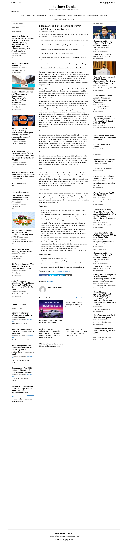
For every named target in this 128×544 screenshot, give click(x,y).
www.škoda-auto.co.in (63, 271)
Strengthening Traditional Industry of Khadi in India (104, 177)
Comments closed (17, 58)
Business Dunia (64, 6)
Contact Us (71, 19)
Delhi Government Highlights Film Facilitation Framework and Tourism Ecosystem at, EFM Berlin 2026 (23, 285)
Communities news (92, 15)
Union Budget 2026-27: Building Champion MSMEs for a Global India (104, 235)
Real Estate (57, 19)
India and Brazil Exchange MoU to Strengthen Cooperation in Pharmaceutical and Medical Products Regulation (22, 97)
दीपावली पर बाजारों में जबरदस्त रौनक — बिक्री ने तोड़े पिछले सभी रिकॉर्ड (104, 330)
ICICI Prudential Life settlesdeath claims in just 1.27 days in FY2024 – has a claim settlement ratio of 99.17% (23, 155)
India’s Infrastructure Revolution (20, 64)
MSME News (51, 15)
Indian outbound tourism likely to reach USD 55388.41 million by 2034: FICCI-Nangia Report (22, 233)
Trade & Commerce (79, 15)
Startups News (41, 15)
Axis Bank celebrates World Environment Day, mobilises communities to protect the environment (23, 175)
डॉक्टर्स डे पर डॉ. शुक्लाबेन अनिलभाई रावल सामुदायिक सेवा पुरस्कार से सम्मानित (22, 315)
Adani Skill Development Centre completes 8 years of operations (23, 331)
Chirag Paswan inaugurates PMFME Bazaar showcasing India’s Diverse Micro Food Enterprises (104, 80)
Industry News (30, 15)
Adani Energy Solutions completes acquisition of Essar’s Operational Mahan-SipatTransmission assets (23, 349)
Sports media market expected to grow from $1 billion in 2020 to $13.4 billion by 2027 (104, 120)
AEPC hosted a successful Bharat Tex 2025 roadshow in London (104, 137)
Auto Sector (104, 15)
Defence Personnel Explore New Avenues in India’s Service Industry (104, 161)
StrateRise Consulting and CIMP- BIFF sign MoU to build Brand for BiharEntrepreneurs (22, 389)
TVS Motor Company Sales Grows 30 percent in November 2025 (51, 345)
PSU (64, 19)
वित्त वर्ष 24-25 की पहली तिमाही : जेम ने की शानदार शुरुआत (104, 316)
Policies (70, 15)
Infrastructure (61, 15)
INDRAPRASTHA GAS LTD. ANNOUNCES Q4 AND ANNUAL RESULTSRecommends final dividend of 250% (76, 332)
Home (20, 2)
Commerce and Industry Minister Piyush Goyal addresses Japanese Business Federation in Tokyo (103, 45)
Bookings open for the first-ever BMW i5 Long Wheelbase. (50, 321)
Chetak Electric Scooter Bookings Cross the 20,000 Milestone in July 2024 (74, 305)
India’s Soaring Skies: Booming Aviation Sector (22, 250)
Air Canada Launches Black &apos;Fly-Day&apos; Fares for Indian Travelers (23, 266)
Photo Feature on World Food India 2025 (103, 194)
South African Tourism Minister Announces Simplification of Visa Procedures (21, 198)
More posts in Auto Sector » (82, 297)
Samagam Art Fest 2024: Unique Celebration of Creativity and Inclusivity (22, 370)
